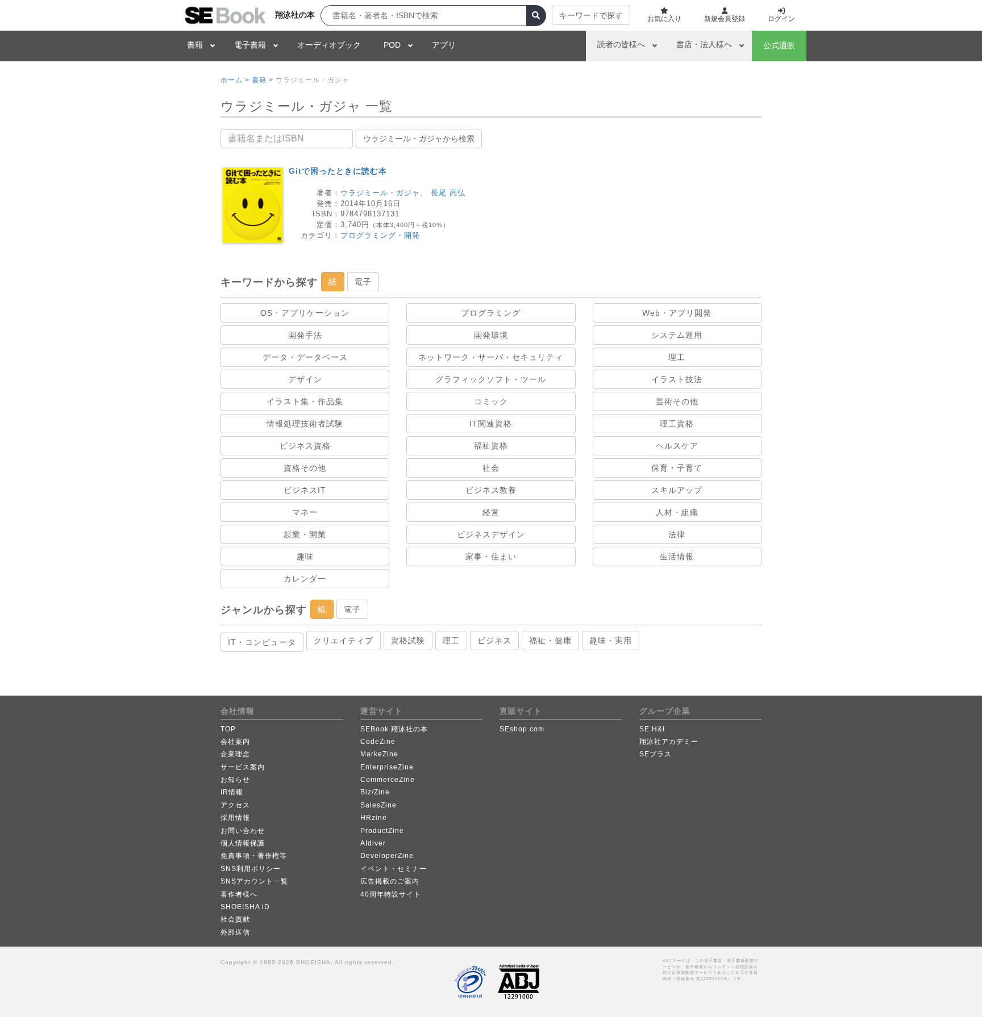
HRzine (373, 818)
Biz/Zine (375, 792)
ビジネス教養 (491, 490)
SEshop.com (522, 729)
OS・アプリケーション (304, 312)
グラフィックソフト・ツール (490, 379)
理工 (676, 357)
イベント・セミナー (393, 869)
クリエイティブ (343, 640)
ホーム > (234, 80)
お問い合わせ (242, 831)
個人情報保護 (242, 843)
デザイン (305, 379)
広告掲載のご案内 (389, 881)
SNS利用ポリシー (250, 869)
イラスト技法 (676, 379)
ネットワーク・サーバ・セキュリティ (490, 357)
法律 (676, 534)
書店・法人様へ (704, 44)
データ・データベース (305, 357)
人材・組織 (677, 512)
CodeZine (378, 742)
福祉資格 (491, 445)
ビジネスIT (305, 490)
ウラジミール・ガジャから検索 (419, 138)
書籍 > (262, 80)
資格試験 (408, 640)
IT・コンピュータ (262, 642)
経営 (491, 512)
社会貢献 (235, 919)
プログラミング (491, 312)
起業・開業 (305, 534)
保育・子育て (676, 467)
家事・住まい (491, 556)
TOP (228, 729)
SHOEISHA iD (245, 907)
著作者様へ (238, 894)
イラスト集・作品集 (305, 401)
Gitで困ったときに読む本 (338, 170)
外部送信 (235, 932)
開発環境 (491, 335)
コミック (491, 401)
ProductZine (382, 831)
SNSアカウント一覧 (254, 881)
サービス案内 (242, 767)
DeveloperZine (387, 856)
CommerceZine (387, 780)
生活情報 (677, 556)
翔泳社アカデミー (668, 742)
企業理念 (235, 754)
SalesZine (378, 805)
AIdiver (373, 843)
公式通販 (779, 45)
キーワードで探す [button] (591, 15)
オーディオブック (329, 44)
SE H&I (652, 729)
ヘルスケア (677, 445)
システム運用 (676, 335)
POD (392, 44)
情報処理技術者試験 (305, 423)
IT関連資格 (490, 423)
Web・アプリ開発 (676, 312)
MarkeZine (379, 754)
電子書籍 (250, 44)
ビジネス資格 (305, 445)
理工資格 (677, 423)
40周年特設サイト (390, 894)
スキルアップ (676, 490)
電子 (363, 281)
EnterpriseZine (387, 767)
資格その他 (305, 467)
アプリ (444, 44)
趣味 (305, 556)
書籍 (195, 44)
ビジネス (494, 640)
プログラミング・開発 (380, 235)
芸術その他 (677, 401)
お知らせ (235, 780)
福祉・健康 (550, 640)
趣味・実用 (610, 640)
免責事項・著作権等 (253, 856)
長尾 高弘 (448, 193)
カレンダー (305, 578)
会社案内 (235, 742)
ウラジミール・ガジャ (380, 193)
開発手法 (305, 335)
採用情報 (235, 818)
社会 (491, 467)
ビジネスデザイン (491, 534)
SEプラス (655, 754)
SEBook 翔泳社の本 (394, 729)
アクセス (235, 805)
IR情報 (231, 792)
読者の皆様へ (621, 44)
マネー (305, 512)
